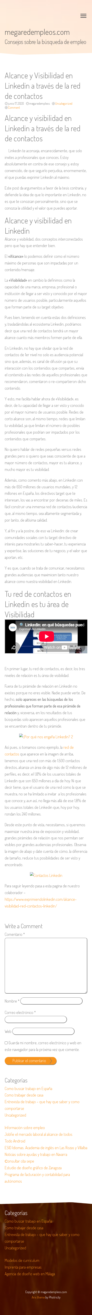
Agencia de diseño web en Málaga (30, 1273)
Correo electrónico (20, 1012)
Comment (14, 107)
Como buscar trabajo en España (28, 1088)
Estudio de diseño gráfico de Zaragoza (33, 1167)
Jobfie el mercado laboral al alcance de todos (38, 1134)
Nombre (12, 1001)
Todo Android (15, 1140)
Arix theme (38, 1297)
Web (8, 1031)
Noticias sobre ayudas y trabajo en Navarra (36, 1154)
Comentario (15, 934)
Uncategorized (63, 103)
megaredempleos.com (37, 32)
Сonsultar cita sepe (19, 1161)
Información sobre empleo (25, 1127)
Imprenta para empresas (23, 1267)
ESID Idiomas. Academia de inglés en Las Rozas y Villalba (46, 1147)
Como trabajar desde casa (24, 1094)
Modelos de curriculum (22, 1260)
